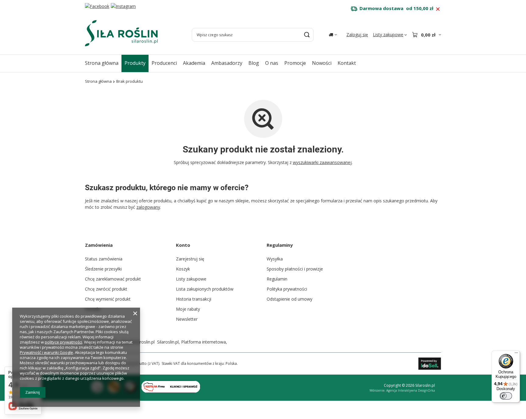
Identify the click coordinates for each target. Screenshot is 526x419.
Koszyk (183, 269)
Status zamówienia (103, 259)
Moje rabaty (188, 309)
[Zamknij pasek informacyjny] (438, 9)
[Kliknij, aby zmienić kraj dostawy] (333, 35)
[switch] (506, 396)
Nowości (321, 63)
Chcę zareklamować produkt (113, 279)
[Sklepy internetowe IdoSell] (429, 364)
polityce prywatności (63, 342)
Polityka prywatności (287, 289)
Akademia (194, 63)
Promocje (295, 63)
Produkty (135, 63)
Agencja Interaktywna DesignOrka (410, 390)
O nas (271, 63)
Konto (183, 245)
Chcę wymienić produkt (108, 299)
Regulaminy (280, 245)
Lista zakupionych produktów (204, 289)
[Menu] (516, 354)
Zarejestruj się (190, 259)
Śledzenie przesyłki (103, 269)
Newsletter (187, 319)
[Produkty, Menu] (148, 62)
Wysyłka (275, 259)
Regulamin (277, 279)
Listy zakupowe (191, 279)
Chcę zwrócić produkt (106, 289)
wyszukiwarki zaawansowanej (322, 162)
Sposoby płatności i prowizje (295, 269)
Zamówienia (99, 245)
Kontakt (347, 63)
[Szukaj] (307, 35)
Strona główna (101, 63)
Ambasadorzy (226, 63)
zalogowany (148, 207)
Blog (253, 63)
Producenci (164, 63)
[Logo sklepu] (121, 33)
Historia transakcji (193, 299)
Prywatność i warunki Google (46, 352)
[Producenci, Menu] (179, 62)
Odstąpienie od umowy (289, 299)
